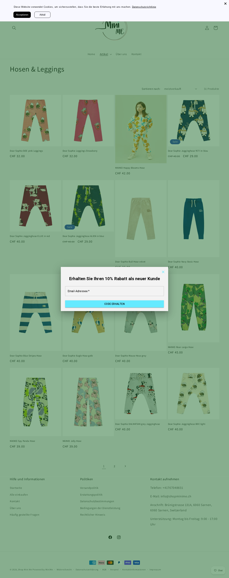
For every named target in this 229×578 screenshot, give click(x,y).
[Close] (225, 3)
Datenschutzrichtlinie (148, 6)
